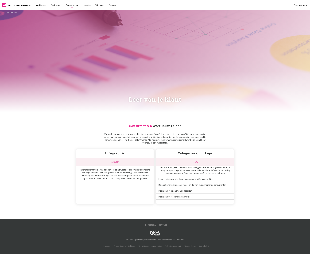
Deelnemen (56, 5)
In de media (150, 225)
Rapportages (72, 5)
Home (3, 12)
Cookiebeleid (204, 246)
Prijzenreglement (190, 246)
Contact (112, 5)
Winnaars (99, 5)
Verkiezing (41, 5)
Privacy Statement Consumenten (150, 246)
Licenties (87, 5)
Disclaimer (107, 246)
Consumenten (300, 5)
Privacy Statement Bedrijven (124, 246)
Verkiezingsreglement (173, 246)
